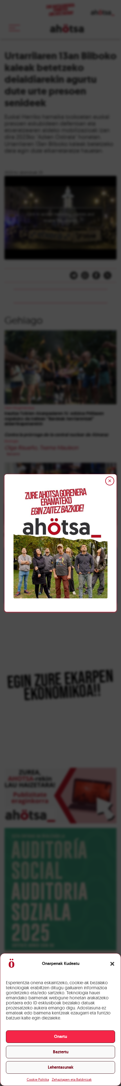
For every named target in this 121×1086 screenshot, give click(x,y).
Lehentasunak (60, 1067)
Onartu (60, 1036)
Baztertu (60, 1052)
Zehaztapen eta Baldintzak (72, 1079)
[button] (112, 964)
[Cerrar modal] (109, 480)
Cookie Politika (38, 1079)
